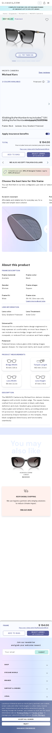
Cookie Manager (38, 715)
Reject (26, 724)
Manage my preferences (26, 728)
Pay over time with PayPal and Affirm (34, 149)
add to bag (13, 154)
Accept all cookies (26, 719)
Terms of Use (37, 713)
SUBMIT (41, 652)
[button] (38, 301)
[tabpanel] (26, 40)
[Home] (11, 3)
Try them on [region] (27, 55)
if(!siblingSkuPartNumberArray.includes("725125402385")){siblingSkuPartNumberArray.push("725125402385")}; (13, 118)
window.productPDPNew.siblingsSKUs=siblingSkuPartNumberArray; (36, 120)
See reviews (44, 72)
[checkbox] (48, 134)
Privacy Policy (22, 713)
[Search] (39, 3)
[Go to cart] (44, 3)
